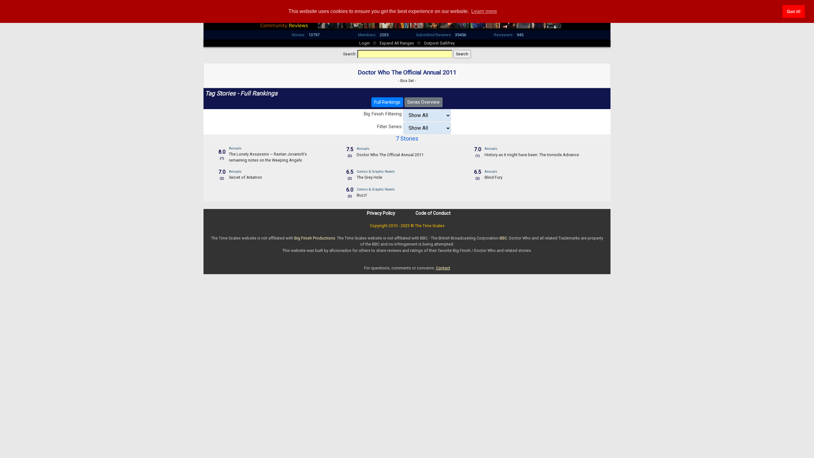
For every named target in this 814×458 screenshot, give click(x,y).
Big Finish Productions (314, 238)
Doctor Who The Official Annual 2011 (390, 154)
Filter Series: (390, 126)
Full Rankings (387, 102)
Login (364, 43)
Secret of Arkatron (245, 177)
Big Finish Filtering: (383, 114)
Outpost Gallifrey (439, 43)
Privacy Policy (381, 213)
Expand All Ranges (397, 43)
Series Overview (423, 102)
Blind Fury (493, 177)
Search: (349, 54)
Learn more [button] (484, 11)
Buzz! (362, 195)
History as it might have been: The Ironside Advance (532, 154)
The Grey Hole (369, 177)
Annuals (235, 148)
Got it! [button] (794, 11)
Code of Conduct (433, 213)
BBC (503, 238)
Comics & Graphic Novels (376, 172)
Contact (443, 268)
